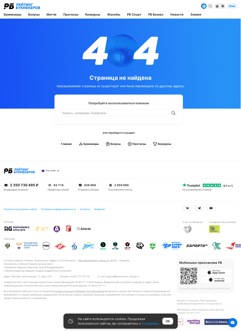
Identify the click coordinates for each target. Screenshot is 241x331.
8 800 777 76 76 (79, 276)
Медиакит (99, 209)
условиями (150, 323)
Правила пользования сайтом (20, 209)
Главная (66, 143)
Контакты (85, 209)
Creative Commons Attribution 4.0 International (79, 291)
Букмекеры (91, 143)
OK (168, 321)
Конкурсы (164, 143)
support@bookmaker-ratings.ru (122, 276)
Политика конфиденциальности (58, 209)
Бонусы (115, 143)
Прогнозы (139, 143)
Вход (232, 6)
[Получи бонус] (204, 6)
